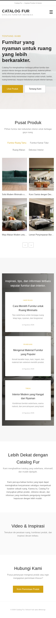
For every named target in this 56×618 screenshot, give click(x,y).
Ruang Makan (19, 150)
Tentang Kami (35, 89)
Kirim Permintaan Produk (28, 589)
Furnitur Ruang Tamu (16, 143)
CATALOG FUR (17, 12)
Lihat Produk (12, 89)
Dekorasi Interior (36, 150)
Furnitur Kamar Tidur (39, 143)
